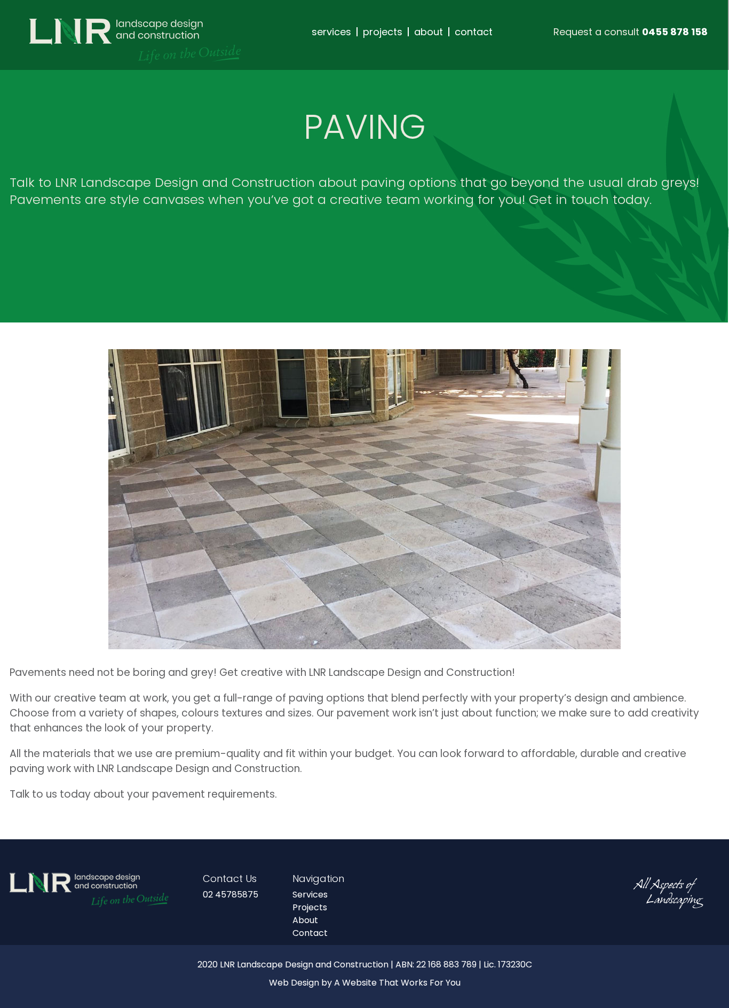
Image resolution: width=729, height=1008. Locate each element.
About (305, 920)
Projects (309, 907)
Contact (310, 933)
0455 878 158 (675, 31)
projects (382, 31)
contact (474, 31)
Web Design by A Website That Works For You (365, 982)
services (331, 31)
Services (310, 894)
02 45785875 (230, 894)
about (428, 31)
